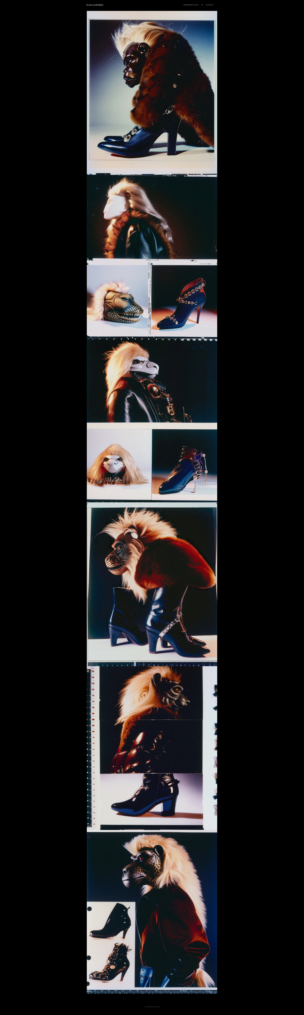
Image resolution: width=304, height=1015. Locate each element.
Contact (210, 5)
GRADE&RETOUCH (190, 5)
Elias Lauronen (94, 5)
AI (202, 5)
